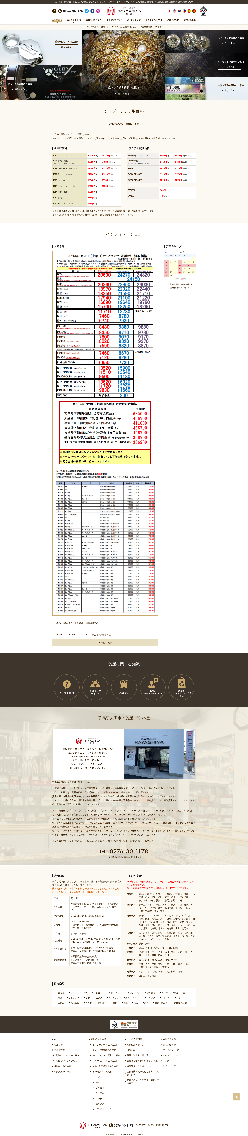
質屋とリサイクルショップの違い (143, 1060)
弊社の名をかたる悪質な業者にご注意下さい (143, 1082)
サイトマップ (169, 1066)
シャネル (100, 1093)
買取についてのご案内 (66, 1060)
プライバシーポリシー (173, 1050)
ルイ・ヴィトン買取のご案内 (106, 1055)
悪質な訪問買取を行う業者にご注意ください (143, 1073)
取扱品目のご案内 (62, 1066)
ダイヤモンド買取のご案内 (105, 1060)
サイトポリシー (170, 1055)
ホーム (57, 1039)
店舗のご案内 (169, 1039)
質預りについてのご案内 (67, 1055)
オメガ (99, 1077)
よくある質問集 (134, 1039)
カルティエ (101, 1082)
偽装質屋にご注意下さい (139, 1066)
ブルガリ (100, 1087)
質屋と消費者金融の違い (139, 1055)
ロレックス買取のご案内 (104, 1050)
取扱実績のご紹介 (62, 1071)
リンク (166, 1060)
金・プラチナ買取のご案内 (105, 1044)
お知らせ (58, 1044)
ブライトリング (103, 1109)
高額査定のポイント (136, 1044)
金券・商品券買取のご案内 (105, 1066)
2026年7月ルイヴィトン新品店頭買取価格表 (77, 623)
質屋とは (131, 1050)
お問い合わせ (169, 1044)
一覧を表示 (106, 642)
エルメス (100, 1104)
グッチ (99, 1098)
